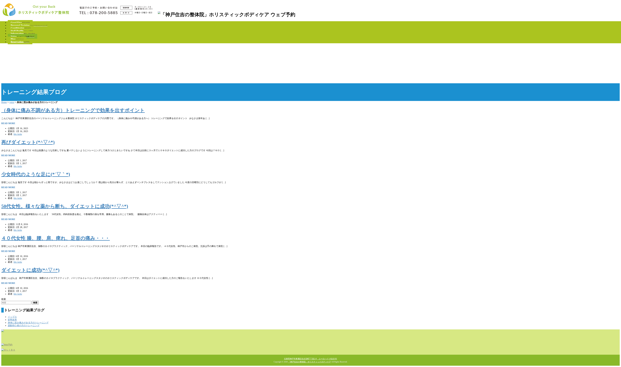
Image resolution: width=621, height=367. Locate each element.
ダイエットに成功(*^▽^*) (30, 270)
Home (4, 102)
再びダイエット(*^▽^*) (28, 142)
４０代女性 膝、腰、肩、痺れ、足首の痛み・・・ (55, 238)
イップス (12, 317)
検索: (3, 299)
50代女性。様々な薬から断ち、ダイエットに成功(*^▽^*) (64, 206)
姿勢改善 (12, 320)
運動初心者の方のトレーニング (23, 325)
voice (11, 102)
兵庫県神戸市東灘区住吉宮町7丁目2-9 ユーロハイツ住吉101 (310, 359)
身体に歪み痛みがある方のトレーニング (28, 322)
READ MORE (8, 123)
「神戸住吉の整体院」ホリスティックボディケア (309, 362)
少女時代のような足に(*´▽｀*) (35, 174)
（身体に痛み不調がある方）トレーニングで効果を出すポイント (73, 110)
